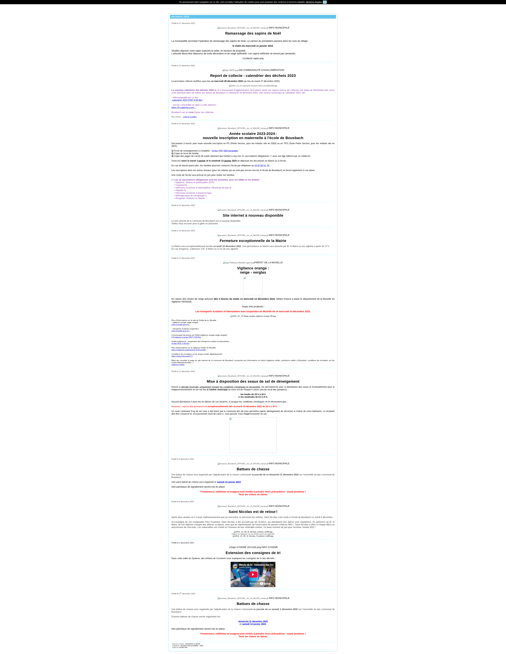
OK (324, 2)
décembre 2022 (180, 17)
